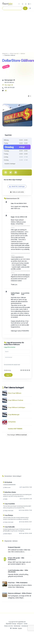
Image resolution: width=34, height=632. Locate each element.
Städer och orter (8, 626)
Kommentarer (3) (12, 198)
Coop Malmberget (13, 414)
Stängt (6, 66)
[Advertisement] (17, 30)
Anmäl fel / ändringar (9, 163)
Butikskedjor (17, 626)
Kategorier (20, 623)
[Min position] (30, 8)
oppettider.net (22, 621)
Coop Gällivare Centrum (15, 400)
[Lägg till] (18, 4)
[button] (29, 4)
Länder (25, 623)
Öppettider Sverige (11, 623)
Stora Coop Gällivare (14, 393)
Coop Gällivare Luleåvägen (16, 407)
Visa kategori (17, 435)
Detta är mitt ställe (18, 192)
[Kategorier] (25, 4)
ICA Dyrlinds (12, 422)
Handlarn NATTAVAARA (15, 428)
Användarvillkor (25, 626)
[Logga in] (22, 4)
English (20, 628)
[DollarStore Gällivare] (17, 115)
